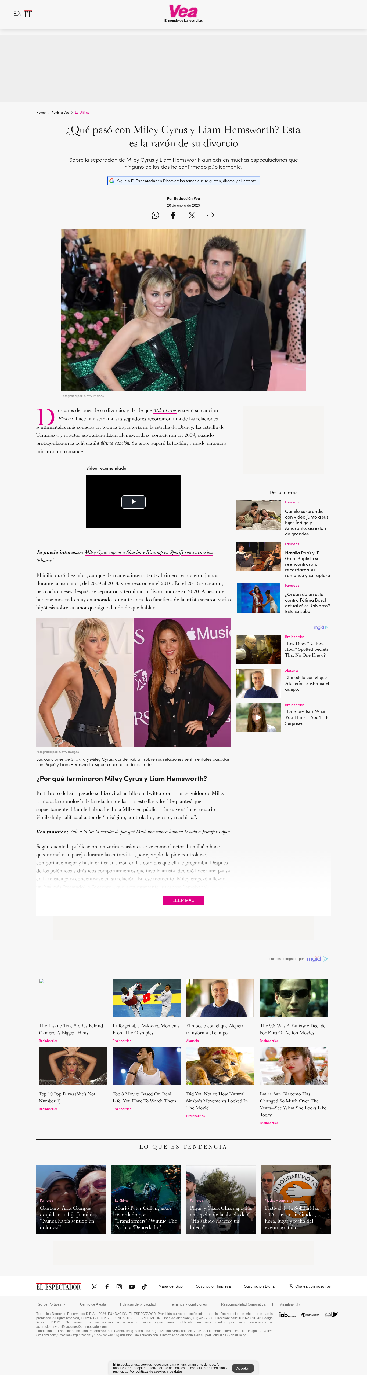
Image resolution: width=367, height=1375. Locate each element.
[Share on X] (192, 216)
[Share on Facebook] (173, 216)
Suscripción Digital (259, 1286)
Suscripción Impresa (213, 1286)
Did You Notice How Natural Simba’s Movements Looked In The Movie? (217, 1101)
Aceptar (243, 1368)
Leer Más (183, 900)
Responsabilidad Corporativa (243, 1304)
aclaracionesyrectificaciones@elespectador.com (71, 1327)
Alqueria (192, 1040)
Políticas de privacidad (138, 1304)
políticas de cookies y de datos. (160, 1371)
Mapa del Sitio (171, 1286)
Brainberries (48, 1040)
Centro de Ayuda (93, 1304)
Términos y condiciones (188, 1304)
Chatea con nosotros (313, 1286)
